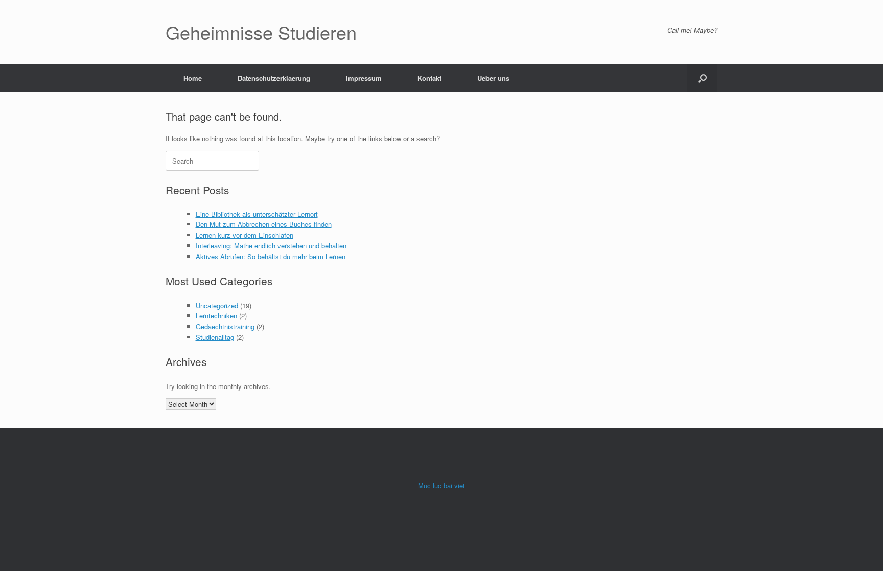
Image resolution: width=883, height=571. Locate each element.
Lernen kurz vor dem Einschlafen (244, 235)
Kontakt (429, 78)
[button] (702, 78)
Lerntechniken (216, 316)
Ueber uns (493, 78)
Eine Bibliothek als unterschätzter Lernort (257, 214)
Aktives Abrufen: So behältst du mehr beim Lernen (270, 256)
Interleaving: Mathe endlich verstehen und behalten (271, 245)
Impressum (364, 78)
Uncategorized (217, 305)
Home (192, 78)
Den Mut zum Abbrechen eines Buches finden (264, 224)
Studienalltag (215, 337)
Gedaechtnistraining (225, 326)
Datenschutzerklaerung (274, 78)
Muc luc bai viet (441, 485)
